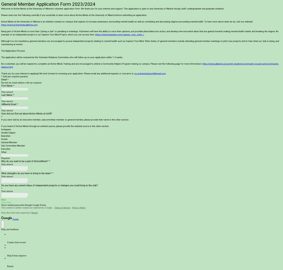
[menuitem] (144, 238)
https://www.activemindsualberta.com (19, 25)
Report (34, 212)
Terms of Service (62, 207)
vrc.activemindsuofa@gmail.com (150, 73)
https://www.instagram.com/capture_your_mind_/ (119, 34)
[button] (141, 199)
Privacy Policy (79, 207)
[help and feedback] (2, 224)
